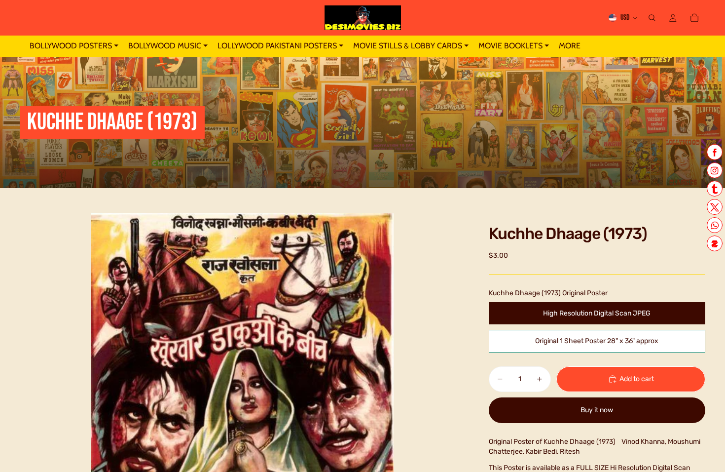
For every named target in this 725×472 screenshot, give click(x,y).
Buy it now (596, 410)
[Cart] (694, 18)
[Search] (652, 18)
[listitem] (569, 46)
